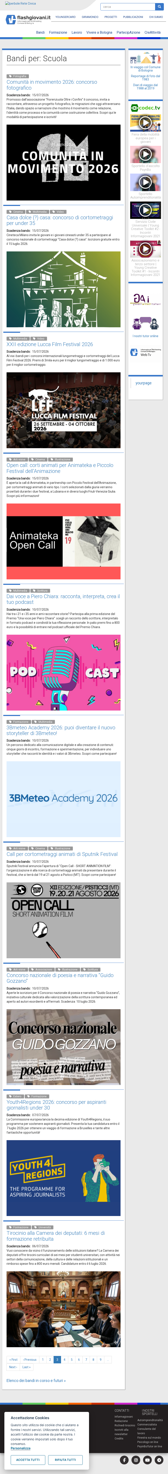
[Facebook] (124, 1460)
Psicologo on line (147, 1442)
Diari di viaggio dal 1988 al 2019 (145, 86)
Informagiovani (124, 1416)
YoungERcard (66, 17)
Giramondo (90, 17)
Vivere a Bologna (99, 32)
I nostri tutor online (145, 336)
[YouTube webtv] (147, 1460)
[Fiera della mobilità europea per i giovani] (145, 122)
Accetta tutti (28, 1460)
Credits (119, 1438)
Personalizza (20, 1448)
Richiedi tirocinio (125, 1425)
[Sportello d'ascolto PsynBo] (145, 154)
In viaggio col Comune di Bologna (146, 68)
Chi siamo (156, 17)
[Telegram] (159, 1460)
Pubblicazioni (133, 17)
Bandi (40, 32)
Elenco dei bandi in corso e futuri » (36, 1380)
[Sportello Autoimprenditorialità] (145, 182)
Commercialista (147, 1424)
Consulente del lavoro (146, 1431)
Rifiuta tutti (65, 1460)
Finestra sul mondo (149, 1437)
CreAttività (153, 32)
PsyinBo (142, 1446)
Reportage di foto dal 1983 (145, 77)
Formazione (58, 32)
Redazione (121, 1421)
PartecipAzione (128, 32)
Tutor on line (154, 1446)
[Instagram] (135, 1460)
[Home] (29, 17)
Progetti (111, 17)
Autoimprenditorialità (150, 1420)
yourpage (144, 383)
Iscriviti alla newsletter (121, 1432)
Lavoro (77, 32)
